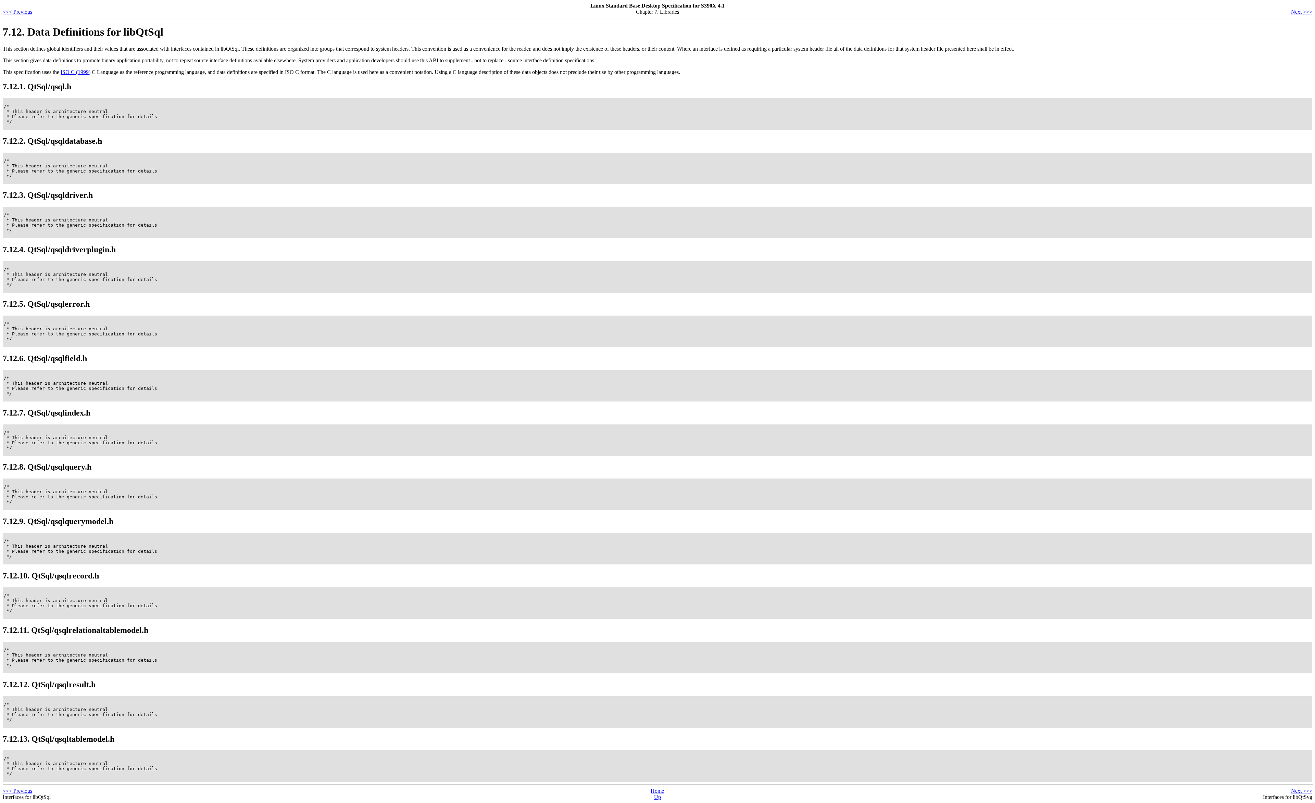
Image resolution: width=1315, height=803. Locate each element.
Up (657, 797)
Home (657, 791)
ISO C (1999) (75, 72)
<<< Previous (17, 12)
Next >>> (1301, 12)
